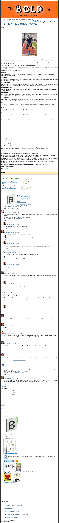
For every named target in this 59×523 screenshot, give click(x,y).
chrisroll (6, 168)
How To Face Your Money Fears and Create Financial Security (15, 503)
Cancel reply (3, 386)
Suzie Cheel (6, 355)
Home (5, 19)
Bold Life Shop (29, 19)
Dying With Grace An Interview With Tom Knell (13, 506)
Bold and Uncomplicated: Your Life (10, 508)
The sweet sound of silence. (19, 372)
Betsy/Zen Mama (7, 316)
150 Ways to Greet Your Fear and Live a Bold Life (13, 509)
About (13, 19)
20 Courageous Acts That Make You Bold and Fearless (13, 505)
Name (13, 390)
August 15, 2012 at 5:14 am (11, 252)
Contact (9, 19)
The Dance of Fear (16, 382)
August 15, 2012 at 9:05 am (13, 292)
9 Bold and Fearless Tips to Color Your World (25, 203)
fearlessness (12, 67)
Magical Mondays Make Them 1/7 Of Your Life (12, 206)
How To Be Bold (45, 173)
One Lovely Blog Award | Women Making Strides (13, 414)
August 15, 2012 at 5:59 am (12, 273)
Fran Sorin (6, 292)
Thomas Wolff (7, 343)
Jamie (5, 273)
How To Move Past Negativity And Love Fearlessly (13, 518)
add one (16, 208)
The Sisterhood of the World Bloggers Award (23, 319)
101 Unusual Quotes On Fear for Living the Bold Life (13, 512)
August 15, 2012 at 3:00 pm (18, 333)
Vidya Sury (6, 212)
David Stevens (7, 232)
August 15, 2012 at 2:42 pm (13, 243)
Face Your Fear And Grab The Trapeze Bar (12, 511)
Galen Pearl (6, 378)
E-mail (13, 392)
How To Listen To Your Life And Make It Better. (18, 258)
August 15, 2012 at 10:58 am (16, 316)
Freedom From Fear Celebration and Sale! (11, 517)
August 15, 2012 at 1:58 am (15, 232)
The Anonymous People (21, 337)
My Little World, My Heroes (17, 218)
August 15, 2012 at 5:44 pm (15, 343)
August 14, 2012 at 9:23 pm (14, 212)
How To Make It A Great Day (22, 205)
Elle (5, 252)
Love (38, 119)
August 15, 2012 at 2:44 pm (13, 307)
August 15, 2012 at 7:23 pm (14, 355)
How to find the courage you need (16, 277)
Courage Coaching (20, 19)
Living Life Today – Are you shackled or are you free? (23, 237)
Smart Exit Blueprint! (46, 164)
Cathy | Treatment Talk (8, 333)
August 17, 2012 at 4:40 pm (14, 378)
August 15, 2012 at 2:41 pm (13, 224)
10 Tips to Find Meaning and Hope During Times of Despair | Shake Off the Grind (19, 415)
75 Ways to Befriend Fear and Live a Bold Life (12, 515)
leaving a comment (19, 173)
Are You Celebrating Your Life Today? (19, 360)
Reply (5, 220)
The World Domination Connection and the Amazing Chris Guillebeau (16, 514)
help (31, 155)
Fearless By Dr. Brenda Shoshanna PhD (24, 204)
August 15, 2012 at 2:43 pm (13, 264)
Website (13, 394)
